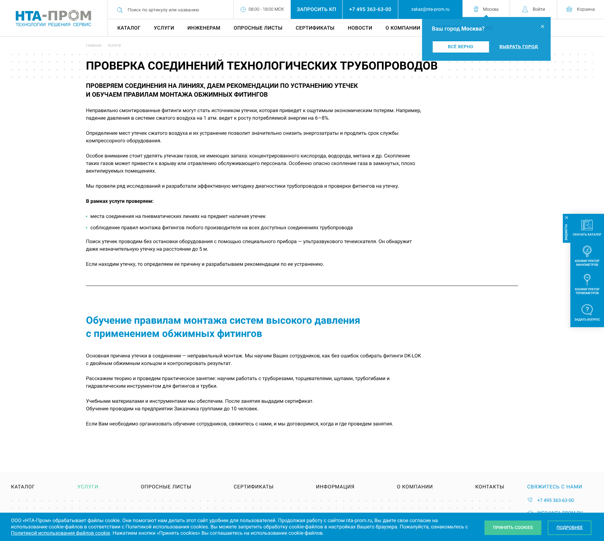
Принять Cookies (513, 527)
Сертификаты (315, 28)
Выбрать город (519, 46)
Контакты (489, 486)
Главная (93, 46)
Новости (360, 28)
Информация (335, 486)
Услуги (164, 28)
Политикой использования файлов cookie (60, 533)
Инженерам (204, 28)
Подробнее (569, 527)
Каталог (129, 28)
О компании (402, 28)
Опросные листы (258, 28)
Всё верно (460, 46)
